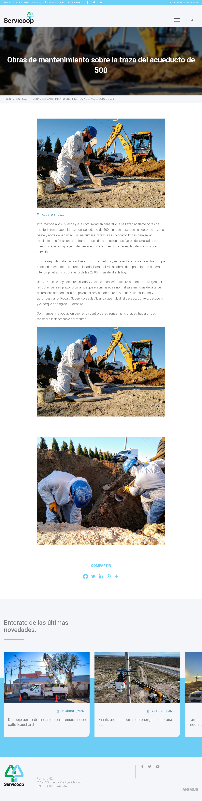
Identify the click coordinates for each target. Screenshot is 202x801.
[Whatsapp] (108, 576)
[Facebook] (85, 576)
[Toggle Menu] (177, 20)
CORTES (184, 2)
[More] (116, 576)
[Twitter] (93, 576)
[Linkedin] (100, 576)
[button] (192, 20)
